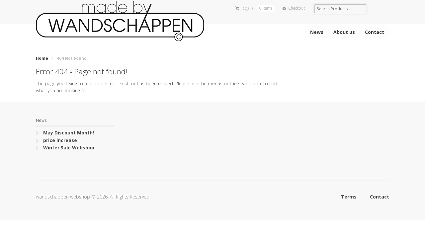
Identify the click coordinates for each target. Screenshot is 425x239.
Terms (349, 197)
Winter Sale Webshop (68, 147)
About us (344, 32)
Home (42, 58)
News (316, 32)
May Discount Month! (68, 132)
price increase (60, 140)
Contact (374, 32)
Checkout (296, 8)
